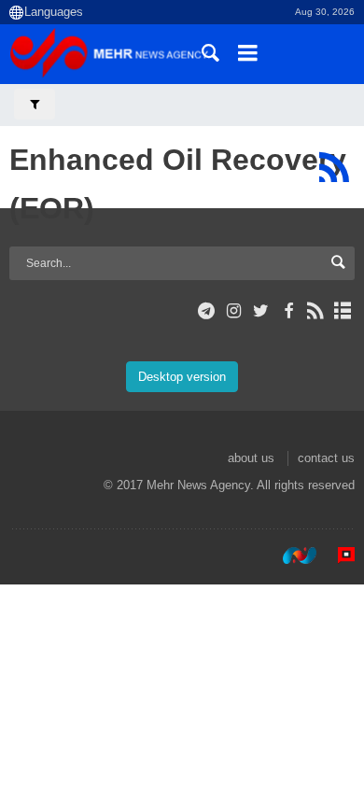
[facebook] (288, 311)
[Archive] (343, 311)
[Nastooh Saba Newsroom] (290, 555)
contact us (326, 458)
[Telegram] (206, 311)
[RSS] (334, 167)
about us (251, 458)
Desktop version (182, 377)
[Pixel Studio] (337, 555)
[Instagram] (233, 311)
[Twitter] (261, 311)
